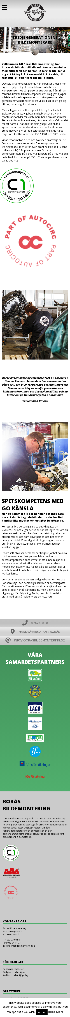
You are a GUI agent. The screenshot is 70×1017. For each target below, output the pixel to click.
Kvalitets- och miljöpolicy (15, 975)
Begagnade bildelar (13, 969)
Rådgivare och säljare (14, 972)
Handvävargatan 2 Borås (39, 631)
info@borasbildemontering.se (19, 945)
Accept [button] (41, 1012)
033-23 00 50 (39, 623)
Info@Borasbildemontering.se (39, 640)
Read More (56, 1012)
